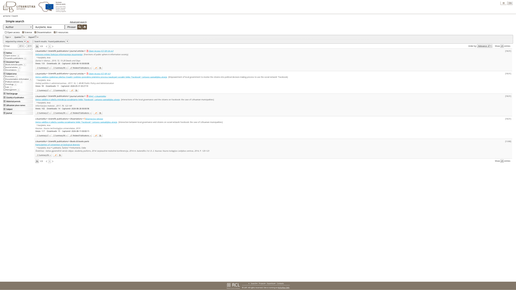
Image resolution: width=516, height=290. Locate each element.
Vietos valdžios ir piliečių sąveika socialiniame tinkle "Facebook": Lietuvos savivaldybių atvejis (76, 122)
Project (261, 283)
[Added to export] (100, 67)
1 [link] (49, 46)
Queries (18, 37)
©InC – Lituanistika (97, 96)
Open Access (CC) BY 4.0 (99, 73)
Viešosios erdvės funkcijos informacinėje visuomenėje (59, 54)
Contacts (280, 283)
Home (7, 16)
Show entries (502, 46)
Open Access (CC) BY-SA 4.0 (101, 51)
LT (44, 68)
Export (32, 37)
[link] (46, 46)
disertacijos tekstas (94, 118)
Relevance (482, 46)
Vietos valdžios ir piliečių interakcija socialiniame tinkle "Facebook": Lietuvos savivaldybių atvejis (77, 99)
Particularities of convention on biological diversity (57, 144)
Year (8, 46)
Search (15, 16)
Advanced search (78, 22)
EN (60, 68)
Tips (7, 37)
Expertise (271, 283)
